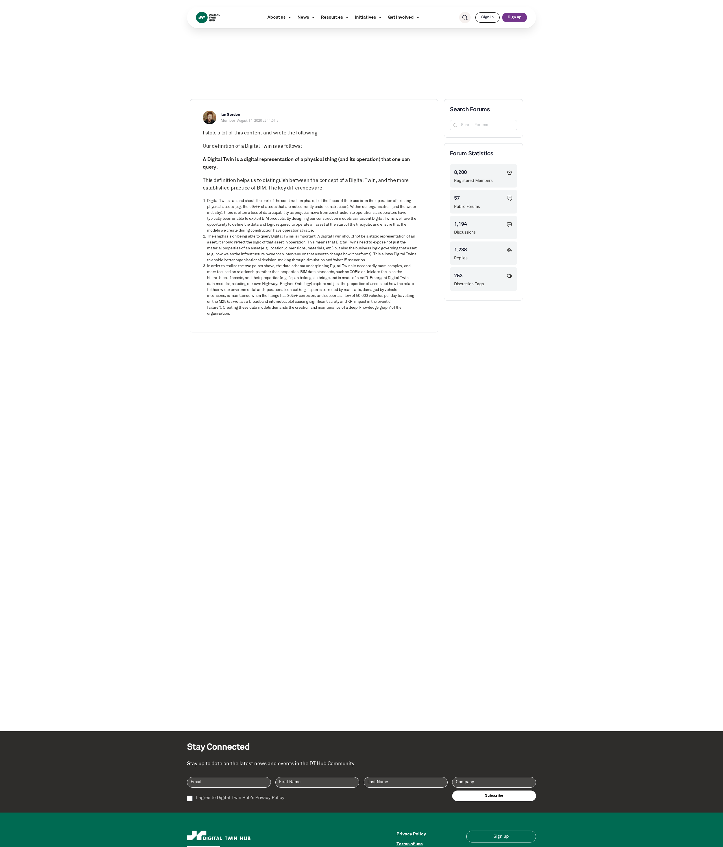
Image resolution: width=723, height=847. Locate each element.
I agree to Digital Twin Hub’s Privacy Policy (240, 798)
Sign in (487, 17)
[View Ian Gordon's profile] (209, 117)
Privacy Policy (411, 834)
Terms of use (410, 844)
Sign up (514, 17)
